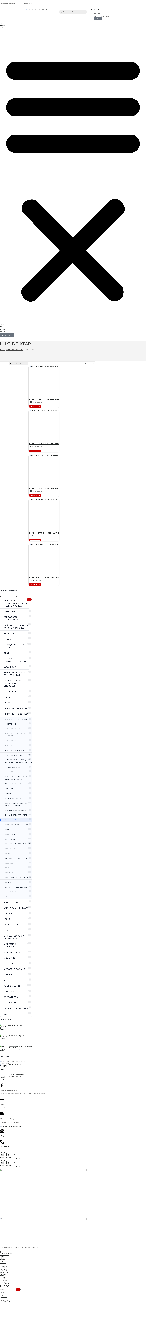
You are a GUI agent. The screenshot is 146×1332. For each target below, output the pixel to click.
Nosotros (3, 27)
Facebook (3, 1274)
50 (88, 363)
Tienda (2, 25)
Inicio (2, 24)
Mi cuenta (3, 29)
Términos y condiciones (8, 1157)
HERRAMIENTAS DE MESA (14, 350)
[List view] (5, 363)
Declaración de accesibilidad (10, 1159)
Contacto (3, 30)
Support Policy (5, 1284)
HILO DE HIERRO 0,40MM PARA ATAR (44, 533)
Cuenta (2, 1298)
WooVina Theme (6, 1302)
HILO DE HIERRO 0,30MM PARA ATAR (44, 444)
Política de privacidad (7, 1154)
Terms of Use (4, 1287)
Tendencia (3, 1293)
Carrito (2, 1292)
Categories (4, 1256)
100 (91, 363)
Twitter (2, 1276)
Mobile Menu (4, 1255)
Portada (2, 350)
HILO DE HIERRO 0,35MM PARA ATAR (44, 488)
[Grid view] (1, 363)
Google (2, 1277)
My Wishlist (4, 1271)
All (94, 363)
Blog (1, 1261)
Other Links (4, 1280)
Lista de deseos (4, 1297)
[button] (73, 177)
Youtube (3, 1279)
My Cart (2, 1268)
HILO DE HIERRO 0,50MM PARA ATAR (44, 577)
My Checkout (4, 1269)
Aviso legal (3, 1152)
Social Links (4, 1272)
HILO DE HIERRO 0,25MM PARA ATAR (44, 399)
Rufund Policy (5, 1285)
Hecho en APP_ (5, 1151)
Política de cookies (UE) (8, 1155)
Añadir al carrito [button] (35, 406)
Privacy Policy (5, 1282)
